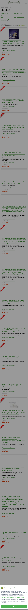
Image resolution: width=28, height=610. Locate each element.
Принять (14, 606)
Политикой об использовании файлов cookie (12, 597)
